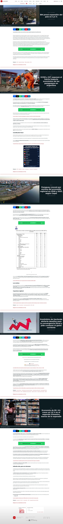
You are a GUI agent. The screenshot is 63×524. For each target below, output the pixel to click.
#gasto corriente (34, 391)
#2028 (46, 391)
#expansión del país (21, 62)
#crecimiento (25, 500)
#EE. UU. (21, 500)
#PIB (31, 62)
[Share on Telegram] (23, 29)
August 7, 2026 (37, 365)
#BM (17, 62)
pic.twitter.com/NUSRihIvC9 (34, 364)
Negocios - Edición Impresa (51, 12)
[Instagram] (47, 518)
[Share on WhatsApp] (20, 29)
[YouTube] (49, 518)
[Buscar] (61, 1)
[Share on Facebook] (14, 29)
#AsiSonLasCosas (24, 357)
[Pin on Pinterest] (26, 29)
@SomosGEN (32, 363)
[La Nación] (4, 1)
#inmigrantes (35, 169)
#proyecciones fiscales (40, 391)
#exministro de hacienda (36, 390)
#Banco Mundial (27, 62)
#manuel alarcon (18, 390)
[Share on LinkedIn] (29, 29)
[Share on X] (17, 29)
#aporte (23, 169)
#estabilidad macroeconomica (26, 391)
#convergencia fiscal (44, 390)
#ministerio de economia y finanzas (27, 390)
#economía (31, 169)
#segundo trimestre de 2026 (34, 500)
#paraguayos (27, 169)
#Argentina (20, 169)
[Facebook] (44, 518)
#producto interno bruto (16, 391)
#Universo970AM (27, 364)
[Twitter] (45, 518)
